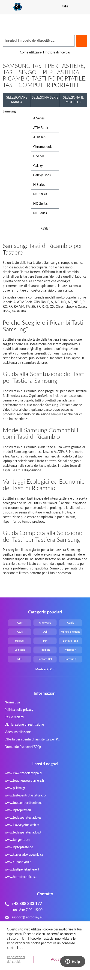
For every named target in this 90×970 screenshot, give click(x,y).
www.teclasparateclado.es (23, 817)
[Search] (81, 41)
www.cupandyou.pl (18, 862)
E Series (38, 156)
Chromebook (42, 147)
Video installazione (18, 732)
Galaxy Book (42, 175)
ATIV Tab (39, 137)
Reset (45, 228)
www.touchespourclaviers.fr (24, 780)
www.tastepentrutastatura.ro (25, 795)
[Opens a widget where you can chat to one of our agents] (72, 962)
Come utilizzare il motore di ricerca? (45, 52)
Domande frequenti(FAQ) (23, 747)
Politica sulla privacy (19, 710)
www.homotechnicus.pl (21, 877)
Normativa (12, 702)
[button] (84, 6)
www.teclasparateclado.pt (23, 832)
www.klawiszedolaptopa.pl (23, 773)
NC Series (40, 194)
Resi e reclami (14, 717)
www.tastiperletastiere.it (22, 869)
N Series (39, 185)
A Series (39, 118)
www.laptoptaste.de (19, 847)
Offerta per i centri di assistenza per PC (32, 739)
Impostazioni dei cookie (16, 960)
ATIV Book (40, 128)
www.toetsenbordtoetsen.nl (24, 803)
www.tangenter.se (17, 840)
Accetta (58, 959)
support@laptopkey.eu (27, 917)
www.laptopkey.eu (18, 810)
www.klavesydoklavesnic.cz (24, 854)
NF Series (40, 213)
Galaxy (38, 166)
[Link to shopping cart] (76, 6)
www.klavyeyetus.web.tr (22, 825)
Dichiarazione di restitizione (24, 724)
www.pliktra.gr (15, 788)
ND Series (40, 203)
